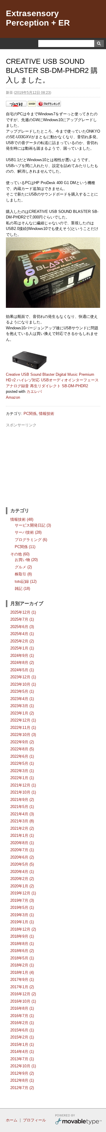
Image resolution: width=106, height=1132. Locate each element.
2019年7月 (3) (22, 900)
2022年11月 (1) (23, 727)
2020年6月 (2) (22, 857)
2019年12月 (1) (23, 893)
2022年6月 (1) (22, 756)
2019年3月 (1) (22, 915)
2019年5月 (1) (22, 907)
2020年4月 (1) (22, 871)
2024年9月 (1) (22, 655)
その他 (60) (19, 554)
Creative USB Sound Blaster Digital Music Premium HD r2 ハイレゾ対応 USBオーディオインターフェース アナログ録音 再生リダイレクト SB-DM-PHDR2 (52, 380)
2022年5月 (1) (22, 763)
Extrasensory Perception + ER (38, 18)
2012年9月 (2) (22, 1073)
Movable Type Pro (78, 1120)
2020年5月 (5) (22, 864)
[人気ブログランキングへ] (49, 105)
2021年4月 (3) (22, 814)
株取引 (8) (23, 574)
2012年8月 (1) (22, 1080)
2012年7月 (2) (22, 1088)
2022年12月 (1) (23, 720)
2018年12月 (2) (23, 929)
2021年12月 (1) (23, 785)
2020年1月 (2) (22, 886)
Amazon (13, 397)
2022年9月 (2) (22, 742)
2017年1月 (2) (22, 987)
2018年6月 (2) (22, 951)
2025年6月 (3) (22, 627)
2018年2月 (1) (22, 965)
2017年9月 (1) (22, 979)
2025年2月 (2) (22, 641)
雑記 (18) (22, 588)
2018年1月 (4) (22, 972)
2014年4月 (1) (22, 1051)
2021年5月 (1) (22, 806)
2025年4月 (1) (22, 634)
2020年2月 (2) (22, 878)
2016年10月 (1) (23, 1001)
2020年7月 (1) (22, 850)
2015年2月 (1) (22, 1037)
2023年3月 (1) (22, 706)
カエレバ (34, 391)
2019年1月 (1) (22, 922)
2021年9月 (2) (22, 799)
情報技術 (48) (21, 519)
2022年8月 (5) (22, 749)
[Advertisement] (53, 465)
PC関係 (30, 413)
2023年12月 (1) (23, 677)
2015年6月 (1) (22, 1030)
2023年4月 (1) (22, 699)
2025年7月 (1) (22, 619)
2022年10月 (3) (23, 734)
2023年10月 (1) (23, 684)
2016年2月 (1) (22, 1023)
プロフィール (34, 1120)
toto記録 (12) (26, 581)
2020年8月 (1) (22, 843)
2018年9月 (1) (22, 936)
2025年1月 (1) (22, 648)
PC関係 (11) (25, 547)
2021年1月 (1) (22, 835)
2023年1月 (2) (22, 713)
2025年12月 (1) (23, 612)
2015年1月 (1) (22, 1044)
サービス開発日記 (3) (33, 525)
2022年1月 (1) (22, 778)
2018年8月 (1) (22, 943)
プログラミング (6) (31, 539)
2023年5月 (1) (22, 691)
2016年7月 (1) (22, 1016)
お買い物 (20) (26, 559)
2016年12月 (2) (23, 994)
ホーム (11, 1120)
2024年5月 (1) (22, 670)
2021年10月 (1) (23, 792)
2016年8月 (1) (22, 1008)
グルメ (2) (23, 567)
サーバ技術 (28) (28, 532)
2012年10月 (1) (23, 1066)
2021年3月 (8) (22, 821)
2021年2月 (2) (22, 828)
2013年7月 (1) (22, 1059)
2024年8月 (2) (22, 662)
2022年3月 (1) (22, 771)
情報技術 (46, 413)
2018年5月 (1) (22, 958)
